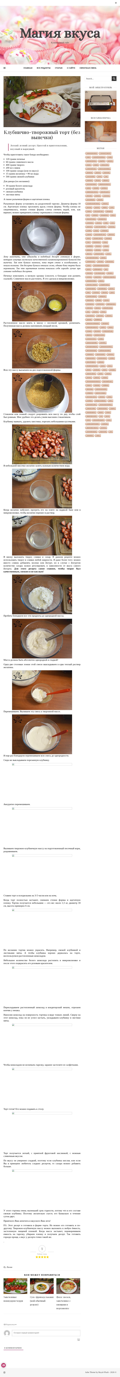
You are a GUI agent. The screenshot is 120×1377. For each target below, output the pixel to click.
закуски (108, 373)
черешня (89, 180)
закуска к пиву (91, 408)
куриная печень (91, 161)
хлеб (112, 207)
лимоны (105, 203)
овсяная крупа (91, 288)
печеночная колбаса (105, 404)
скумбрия (89, 246)
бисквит (110, 273)
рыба (88, 188)
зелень (89, 277)
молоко (89, 207)
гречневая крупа (91, 431)
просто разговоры (104, 168)
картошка (100, 315)
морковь (97, 385)
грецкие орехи (98, 238)
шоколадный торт (100, 234)
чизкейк (96, 188)
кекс (88, 311)
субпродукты (97, 269)
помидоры (90, 354)
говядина (89, 393)
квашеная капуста (105, 184)
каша (88, 238)
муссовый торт (107, 381)
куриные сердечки (109, 277)
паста (107, 416)
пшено (101, 280)
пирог (104, 369)
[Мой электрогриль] (100, 101)
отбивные (104, 230)
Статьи (59, 68)
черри (96, 164)
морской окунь (91, 219)
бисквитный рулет (92, 365)
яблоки (98, 180)
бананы (98, 246)
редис (88, 164)
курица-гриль (90, 358)
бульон (98, 307)
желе (108, 420)
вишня (101, 412)
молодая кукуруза (92, 346)
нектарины (90, 304)
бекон (88, 369)
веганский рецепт (99, 420)
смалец (99, 222)
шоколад (111, 226)
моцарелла (102, 219)
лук (111, 431)
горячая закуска (91, 296)
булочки (100, 261)
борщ (105, 242)
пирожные (90, 300)
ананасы (110, 354)
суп (101, 416)
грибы (100, 373)
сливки (89, 230)
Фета (109, 365)
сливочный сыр (108, 331)
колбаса (104, 188)
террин (113, 408)
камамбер (90, 435)
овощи (106, 246)
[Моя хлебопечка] (100, 131)
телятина (96, 292)
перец (110, 327)
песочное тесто (91, 396)
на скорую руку (100, 273)
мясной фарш (91, 362)
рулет (88, 269)
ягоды (96, 230)
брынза (105, 292)
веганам (97, 331)
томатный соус (91, 168)
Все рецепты (44, 68)
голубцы (89, 400)
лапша (106, 249)
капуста (97, 377)
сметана (89, 307)
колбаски (96, 369)
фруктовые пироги (92, 427)
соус (112, 222)
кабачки (101, 362)
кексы (113, 215)
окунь (98, 435)
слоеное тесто (91, 338)
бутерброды (102, 288)
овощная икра (99, 253)
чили (88, 420)
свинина (109, 315)
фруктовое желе (91, 416)
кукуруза (89, 249)
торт (88, 242)
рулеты (97, 207)
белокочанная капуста (93, 381)
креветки (89, 172)
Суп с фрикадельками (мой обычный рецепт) (42, 1301)
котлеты (103, 427)
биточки (89, 195)
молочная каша (91, 184)
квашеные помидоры (93, 323)
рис (88, 215)
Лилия (9, 1267)
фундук (99, 300)
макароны (102, 296)
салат (108, 253)
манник (100, 199)
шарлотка (97, 277)
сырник (89, 234)
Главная (28, 68)
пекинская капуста (92, 327)
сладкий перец (104, 284)
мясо (110, 400)
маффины (98, 319)
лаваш (89, 211)
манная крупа (100, 354)
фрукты (89, 335)
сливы (101, 338)
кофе (106, 222)
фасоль (89, 253)
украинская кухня (92, 153)
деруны (98, 172)
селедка (112, 369)
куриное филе (91, 373)
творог (89, 385)
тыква (109, 157)
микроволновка (91, 280)
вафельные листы (92, 191)
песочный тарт (99, 211)
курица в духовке (92, 342)
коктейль (102, 342)
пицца (108, 412)
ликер (109, 396)
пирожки (89, 273)
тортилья (106, 195)
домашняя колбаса (106, 346)
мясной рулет (105, 191)
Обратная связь (88, 68)
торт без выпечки (100, 226)
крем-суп (111, 234)
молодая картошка (92, 257)
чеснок (106, 300)
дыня (112, 292)
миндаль (109, 211)
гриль (99, 176)
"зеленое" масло (105, 153)
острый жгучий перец (93, 203)
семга (88, 265)
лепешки (108, 238)
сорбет (103, 327)
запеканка (90, 222)
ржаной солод (108, 307)
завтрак (95, 215)
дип (106, 269)
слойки (112, 358)
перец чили (105, 164)
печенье (97, 195)
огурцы (105, 377)
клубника (104, 423)
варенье (89, 226)
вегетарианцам (91, 350)
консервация (90, 199)
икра (88, 157)
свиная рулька (103, 408)
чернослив (103, 431)
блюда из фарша (100, 400)
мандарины (104, 215)
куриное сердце (100, 393)
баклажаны (97, 242)
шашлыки (106, 172)
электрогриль (102, 358)
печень (89, 377)
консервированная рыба (101, 265)
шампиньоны (90, 261)
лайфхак (105, 385)
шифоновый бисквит (93, 423)
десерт (110, 161)
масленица (110, 261)
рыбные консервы (105, 350)
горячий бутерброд (99, 157)
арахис (112, 288)
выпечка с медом (92, 284)
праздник (105, 323)
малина (102, 396)
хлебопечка (100, 304)
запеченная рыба (101, 389)
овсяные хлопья (99, 335)
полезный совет (91, 404)
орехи (103, 365)
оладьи (89, 331)
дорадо (89, 319)
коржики (95, 311)
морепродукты (91, 412)
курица (103, 257)
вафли (105, 207)
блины (103, 311)
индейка (102, 161)
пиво (88, 292)
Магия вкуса (60, 33)
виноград (89, 389)
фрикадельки (111, 304)
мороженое (90, 315)
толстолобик (90, 176)
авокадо (98, 249)
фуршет (106, 180)
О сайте (71, 68)
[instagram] (115, 3)
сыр (106, 176)
